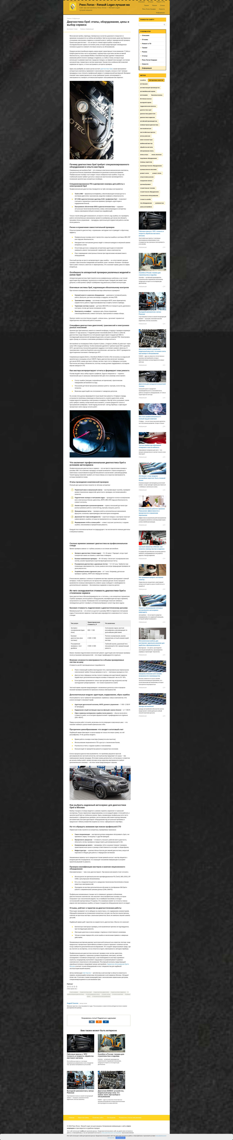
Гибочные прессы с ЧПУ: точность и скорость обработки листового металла (80, 1056)
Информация (160, 13)
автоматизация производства (150, 87)
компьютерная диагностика (149, 125)
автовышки (144, 84)
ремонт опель (156, 173)
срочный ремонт (145, 184)
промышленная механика (148, 169)
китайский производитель (148, 121)
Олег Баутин (87, 973)
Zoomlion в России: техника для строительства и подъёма (111, 1055)
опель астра (106, 994)
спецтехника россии (146, 177)
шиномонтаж (159, 203)
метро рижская (145, 136)
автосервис (74, 992)
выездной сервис (145, 102)
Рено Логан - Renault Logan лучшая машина (108, 4)
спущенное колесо (146, 180)
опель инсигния (118, 994)
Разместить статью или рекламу (130, 1117)
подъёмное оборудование (148, 158)
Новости (162, 9)
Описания (141, 2)
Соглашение (111, 1117)
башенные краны (156, 95)
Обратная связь (83, 1117)
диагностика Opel (106, 69)
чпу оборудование (146, 203)
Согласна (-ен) (120, 1137)
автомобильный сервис (147, 91)
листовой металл (145, 128)
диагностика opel (86, 992)
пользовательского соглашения (111, 1133)
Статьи (162, 5)
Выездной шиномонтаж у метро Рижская (80, 1092)
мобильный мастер (146, 143)
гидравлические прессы (148, 106)
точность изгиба (145, 199)
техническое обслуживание (102, 996)
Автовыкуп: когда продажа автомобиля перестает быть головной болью (152, 478)
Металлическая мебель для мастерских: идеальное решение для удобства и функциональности (151, 643)
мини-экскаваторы (146, 139)
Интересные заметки (156, 80)
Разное (154, 5)
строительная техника (147, 188)
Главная (71, 1117)
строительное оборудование (149, 192)
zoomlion (143, 80)
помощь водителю (146, 162)
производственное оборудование (151, 165)
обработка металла (146, 147)
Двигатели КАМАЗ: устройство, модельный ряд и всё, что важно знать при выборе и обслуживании (111, 1094)
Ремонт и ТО (161, 2)
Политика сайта (97, 1117)
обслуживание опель (93, 994)
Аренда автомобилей (146, 706)
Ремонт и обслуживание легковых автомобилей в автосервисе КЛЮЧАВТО (151, 610)
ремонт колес (144, 173)
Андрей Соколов (72, 1003)
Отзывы (150, 2)
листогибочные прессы (147, 132)
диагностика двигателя (102, 992)
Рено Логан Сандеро (149, 9)
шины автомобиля (146, 207)
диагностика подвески (119, 992)
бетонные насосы (146, 98)
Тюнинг (146, 5)
